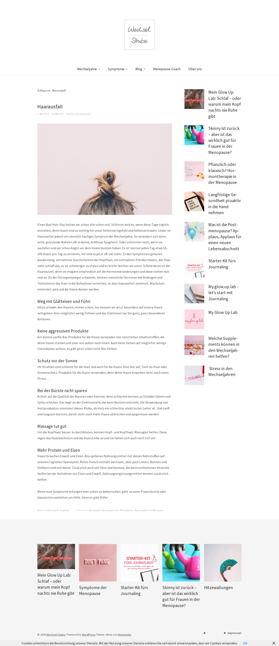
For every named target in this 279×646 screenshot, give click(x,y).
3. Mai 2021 (43, 113)
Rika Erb (59, 113)
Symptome (116, 69)
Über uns (195, 69)
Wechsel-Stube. (56, 634)
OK (245, 643)
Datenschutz (211, 634)
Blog (138, 69)
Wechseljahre (87, 69)
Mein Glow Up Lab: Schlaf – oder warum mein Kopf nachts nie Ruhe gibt (224, 104)
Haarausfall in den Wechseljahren (117, 510)
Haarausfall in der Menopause (149, 510)
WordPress (89, 634)
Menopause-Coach (166, 69)
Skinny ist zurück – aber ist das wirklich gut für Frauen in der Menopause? (224, 140)
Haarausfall (50, 106)
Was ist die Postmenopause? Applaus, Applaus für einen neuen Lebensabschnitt (224, 236)
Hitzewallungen (218, 587)
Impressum (234, 633)
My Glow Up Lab (223, 312)
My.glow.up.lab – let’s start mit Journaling (223, 292)
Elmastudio (124, 634)
